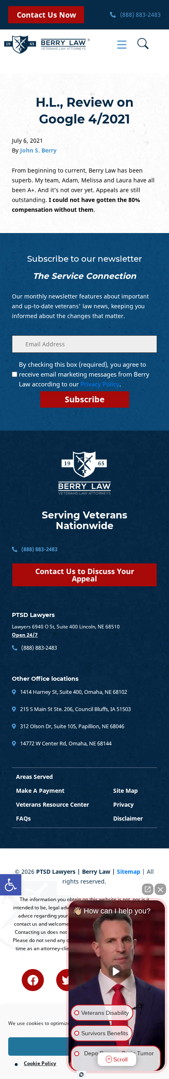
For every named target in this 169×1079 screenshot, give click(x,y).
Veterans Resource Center (52, 804)
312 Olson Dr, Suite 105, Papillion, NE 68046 (71, 726)
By (34, 150)
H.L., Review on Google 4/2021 (85, 111)
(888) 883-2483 (140, 14)
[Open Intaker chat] (81, 1074)
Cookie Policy (40, 1063)
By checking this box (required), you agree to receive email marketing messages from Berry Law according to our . (84, 374)
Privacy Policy (99, 384)
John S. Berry (38, 150)
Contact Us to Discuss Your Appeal (84, 574)
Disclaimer (128, 818)
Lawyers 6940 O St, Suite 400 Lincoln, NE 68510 (66, 626)
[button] (10, 884)
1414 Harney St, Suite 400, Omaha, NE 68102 (73, 691)
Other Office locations (45, 678)
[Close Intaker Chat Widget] (160, 889)
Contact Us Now (46, 15)
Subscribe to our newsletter (84, 259)
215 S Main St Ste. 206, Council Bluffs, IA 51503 (75, 709)
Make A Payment (40, 790)
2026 (27, 871)
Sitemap (128, 871)
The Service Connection (84, 276)
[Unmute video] (117, 971)
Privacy (123, 804)
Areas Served (34, 777)
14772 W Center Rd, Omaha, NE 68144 (65, 743)
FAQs (23, 818)
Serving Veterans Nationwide (84, 520)
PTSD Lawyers (33, 615)
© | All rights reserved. (84, 876)
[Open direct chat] (147, 889)
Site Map (125, 790)
